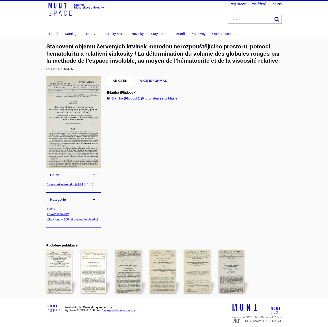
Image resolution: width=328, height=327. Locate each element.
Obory (90, 34)
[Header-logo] (76, 14)
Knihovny (199, 34)
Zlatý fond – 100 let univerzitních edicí (72, 219)
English (276, 4)
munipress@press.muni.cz (119, 310)
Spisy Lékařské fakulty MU (65, 184)
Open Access (222, 34)
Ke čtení (121, 81)
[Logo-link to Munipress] (54, 308)
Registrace (237, 4)
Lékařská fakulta (58, 214)
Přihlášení (258, 4)
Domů (53, 34)
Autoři (180, 34)
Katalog (70, 34)
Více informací (154, 81)
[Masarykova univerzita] (244, 310)
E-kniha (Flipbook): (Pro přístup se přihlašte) (144, 98)
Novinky (138, 34)
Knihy (51, 208)
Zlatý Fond (158, 34)
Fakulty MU (113, 34)
